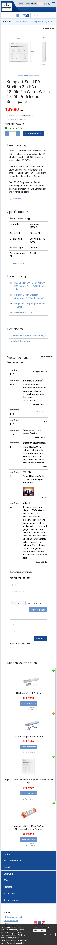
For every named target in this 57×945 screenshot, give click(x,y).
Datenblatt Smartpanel (20, 341)
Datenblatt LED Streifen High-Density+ (28, 335)
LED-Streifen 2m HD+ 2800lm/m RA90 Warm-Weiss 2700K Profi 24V (29, 286)
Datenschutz (19, 943)
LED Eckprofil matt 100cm (28, 693)
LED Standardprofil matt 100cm (28, 736)
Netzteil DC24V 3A (23, 312)
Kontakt (7, 867)
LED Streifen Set (23, 21)
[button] (17, 120)
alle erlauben (39, 931)
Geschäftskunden (12, 860)
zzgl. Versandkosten (25, 116)
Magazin (8, 887)
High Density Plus (43, 21)
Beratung (8, 873)
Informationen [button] (14, 900)
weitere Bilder (38, 609)
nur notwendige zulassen (44, 934)
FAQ (6, 880)
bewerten (40, 638)
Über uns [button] (11, 893)
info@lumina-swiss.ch (13, 917)
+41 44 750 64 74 (11, 921)
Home (7, 854)
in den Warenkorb (33, 133)
